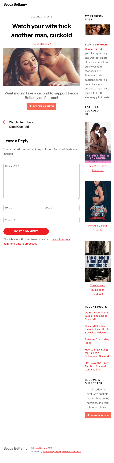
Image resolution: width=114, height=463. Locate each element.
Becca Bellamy (41, 44)
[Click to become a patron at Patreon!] (41, 110)
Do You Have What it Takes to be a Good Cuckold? (97, 316)
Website (10, 219)
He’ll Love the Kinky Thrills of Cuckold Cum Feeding (97, 366)
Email (49, 207)
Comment (12, 166)
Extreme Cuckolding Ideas (97, 341)
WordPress (48, 451)
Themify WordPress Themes (67, 451)
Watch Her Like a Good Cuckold (21, 124)
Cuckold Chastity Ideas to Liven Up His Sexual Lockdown (97, 329)
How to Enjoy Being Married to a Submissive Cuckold (97, 353)
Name (9, 207)
